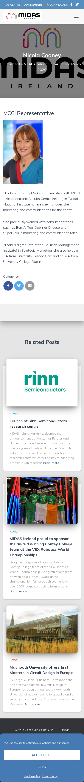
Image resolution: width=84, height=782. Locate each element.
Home (65, 730)
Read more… (52, 463)
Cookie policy (32, 776)
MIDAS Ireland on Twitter (77, 5)
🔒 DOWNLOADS (57, 4)
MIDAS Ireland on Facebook (71, 5)
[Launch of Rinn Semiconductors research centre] (42, 383)
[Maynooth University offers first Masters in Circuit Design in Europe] (42, 629)
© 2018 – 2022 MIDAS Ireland (34, 730)
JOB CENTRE (12, 4)
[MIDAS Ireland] (24, 16)
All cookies (42, 755)
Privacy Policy (50, 776)
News (14, 413)
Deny (42, 767)
